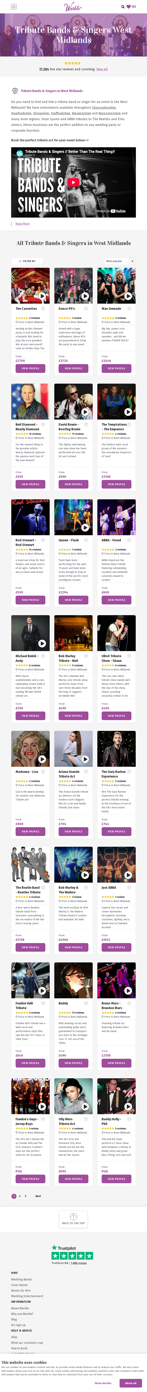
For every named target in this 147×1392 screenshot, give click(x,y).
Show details (102, 1383)
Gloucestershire (104, 108)
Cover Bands (19, 1285)
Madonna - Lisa (27, 772)
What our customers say (27, 1342)
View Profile (30, 368)
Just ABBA (109, 888)
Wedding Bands (21, 1279)
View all (102, 69)
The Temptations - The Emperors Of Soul (114, 429)
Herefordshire (21, 113)
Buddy (63, 1003)
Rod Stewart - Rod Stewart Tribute (26, 545)
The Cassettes (26, 309)
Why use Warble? (22, 1314)
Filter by (28, 261)
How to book (19, 1348)
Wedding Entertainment (27, 1296)
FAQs (14, 1337)
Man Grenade (111, 309)
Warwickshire (81, 113)
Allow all (130, 1383)
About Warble (20, 1308)
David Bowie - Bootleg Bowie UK (69, 429)
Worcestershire (110, 113)
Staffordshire (60, 113)
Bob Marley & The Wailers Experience (69, 892)
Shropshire (41, 113)
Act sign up (18, 1325)
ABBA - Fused (111, 540)
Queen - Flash (69, 540)
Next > (38, 1197)
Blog (14, 1319)
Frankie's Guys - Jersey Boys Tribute (27, 1123)
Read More (22, 223)
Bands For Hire (21, 1290)
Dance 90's (67, 309)
